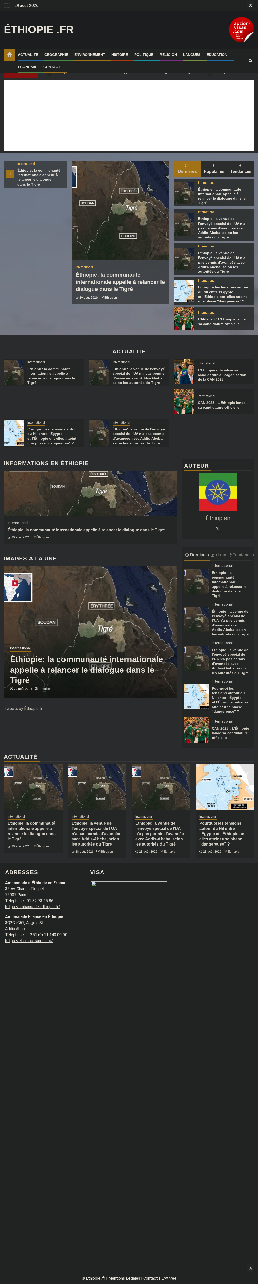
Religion (168, 55)
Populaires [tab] (214, 171)
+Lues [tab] (221, 555)
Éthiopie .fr (39, 29)
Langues (191, 55)
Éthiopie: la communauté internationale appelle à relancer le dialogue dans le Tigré (120, 282)
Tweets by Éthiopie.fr (23, 708)
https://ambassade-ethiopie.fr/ (32, 906)
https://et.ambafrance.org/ (29, 940)
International (26, 164)
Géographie (56, 55)
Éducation (217, 55)
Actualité (28, 55)
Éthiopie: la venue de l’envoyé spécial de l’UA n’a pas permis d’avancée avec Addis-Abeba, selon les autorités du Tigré (221, 228)
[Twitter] (218, 528)
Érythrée (168, 1278)
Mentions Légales (124, 1278)
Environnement (89, 55)
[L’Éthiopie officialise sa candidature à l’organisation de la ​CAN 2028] (184, 371)
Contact (51, 67)
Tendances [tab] (240, 171)
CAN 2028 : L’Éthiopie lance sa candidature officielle (230, 733)
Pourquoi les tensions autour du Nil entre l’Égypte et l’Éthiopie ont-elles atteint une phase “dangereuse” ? (223, 833)
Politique (143, 55)
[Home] (9, 55)
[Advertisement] (129, 115)
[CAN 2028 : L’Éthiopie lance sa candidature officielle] (184, 318)
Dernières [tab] (187, 171)
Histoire (119, 55)
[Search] (250, 61)
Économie (27, 67)
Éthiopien (110, 297)
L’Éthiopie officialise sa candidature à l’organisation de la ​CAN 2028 (222, 374)
